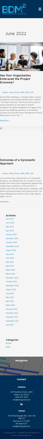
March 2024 (10, 270)
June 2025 (10, 223)
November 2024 (12, 238)
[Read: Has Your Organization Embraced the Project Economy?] (21, 56)
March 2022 (10, 305)
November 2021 (12, 317)
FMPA (8, 347)
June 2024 (10, 258)
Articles (5, 92)
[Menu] (40, 9)
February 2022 (11, 309)
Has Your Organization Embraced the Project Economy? (15, 79)
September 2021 (12, 321)
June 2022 (10, 293)
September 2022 (12, 285)
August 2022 (11, 289)
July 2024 (9, 254)
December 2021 (12, 313)
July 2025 (9, 219)
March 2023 (10, 274)
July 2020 (10, 325)
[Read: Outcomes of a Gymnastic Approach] (21, 141)
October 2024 (11, 242)
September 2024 (12, 246)
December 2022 (12, 278)
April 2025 (10, 231)
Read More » (5, 120)
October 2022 (11, 282)
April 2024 (10, 266)
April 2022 (10, 301)
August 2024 (11, 250)
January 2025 (11, 234)
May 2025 (10, 227)
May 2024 (10, 262)
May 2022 (10, 297)
